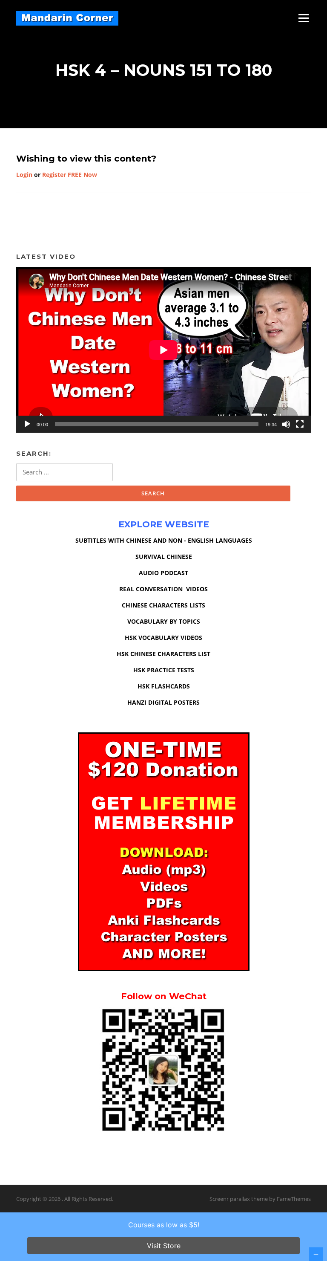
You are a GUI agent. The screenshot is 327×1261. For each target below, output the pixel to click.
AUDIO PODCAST (163, 573)
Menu (303, 18)
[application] (163, 350)
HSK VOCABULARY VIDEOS (163, 637)
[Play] (27, 424)
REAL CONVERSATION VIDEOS (163, 589)
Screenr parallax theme (238, 1199)
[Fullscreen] (299, 424)
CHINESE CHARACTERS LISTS (163, 605)
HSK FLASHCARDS (164, 686)
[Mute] (286, 424)
